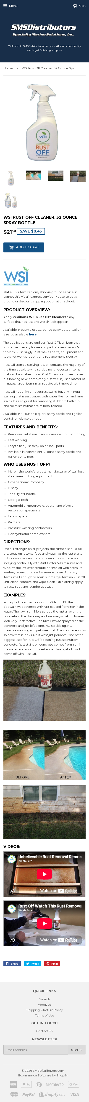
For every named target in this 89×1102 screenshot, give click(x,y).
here (33, 334)
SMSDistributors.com (48, 1070)
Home (8, 68)
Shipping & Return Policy (44, 1010)
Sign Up (77, 1050)
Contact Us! (44, 1031)
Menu (13, 5)
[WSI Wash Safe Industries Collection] (16, 285)
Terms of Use (44, 1015)
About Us (44, 1004)
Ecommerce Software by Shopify (43, 1075)
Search (44, 999)
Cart (82, 5)
